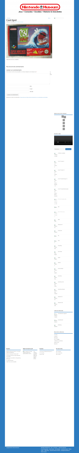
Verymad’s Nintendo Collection (55, 450)
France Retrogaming (44, 449)
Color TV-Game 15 (61, 170)
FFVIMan (70, 449)
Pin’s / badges (57, 339)
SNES (59, 219)
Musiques (56, 337)
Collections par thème (58, 340)
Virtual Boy (60, 245)
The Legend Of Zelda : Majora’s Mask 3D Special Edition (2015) (35, 355)
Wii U (59, 240)
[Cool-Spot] (29, 58)
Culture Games (51, 449)
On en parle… (42, 353)
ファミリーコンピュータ (62, 199)
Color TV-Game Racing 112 (62, 178)
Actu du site (42, 354)
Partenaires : (55, 447)
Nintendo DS (60, 296)
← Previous (8, 18)
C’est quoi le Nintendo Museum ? (46, 351)
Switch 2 (59, 262)
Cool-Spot (21, 21)
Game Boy (60, 275)
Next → (49, 18)
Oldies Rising (46, 450)
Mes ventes (58, 354)
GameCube (60, 230)
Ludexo (42, 450)
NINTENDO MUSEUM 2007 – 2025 (47, 447)
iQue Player (60, 251)
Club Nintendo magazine (62, 313)
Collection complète (61, 153)
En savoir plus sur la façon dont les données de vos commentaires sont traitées (34, 97)
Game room (56, 342)
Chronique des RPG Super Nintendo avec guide (13, 356)
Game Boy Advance (61, 289)
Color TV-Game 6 (61, 161)
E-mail (31, 88)
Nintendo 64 (60, 224)
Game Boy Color (61, 281)
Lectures (55, 336)
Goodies (55, 334)
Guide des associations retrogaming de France (13, 358)
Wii (58, 235)
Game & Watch (60, 268)
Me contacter (58, 351)
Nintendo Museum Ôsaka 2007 (12, 353)
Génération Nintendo (62, 447)
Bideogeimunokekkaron (65, 450)
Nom (31, 86)
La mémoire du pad (64, 449)
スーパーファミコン (61, 211)
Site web (31, 91)
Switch (59, 257)
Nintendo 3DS (60, 302)
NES (58, 206)
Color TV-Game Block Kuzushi (63, 188)
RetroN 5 (56, 343)
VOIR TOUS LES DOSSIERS (11, 361)
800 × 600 (17, 21)
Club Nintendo (60, 319)
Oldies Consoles (44, 451)
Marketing (59, 324)
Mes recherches (59, 353)
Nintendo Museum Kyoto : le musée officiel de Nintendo (13, 352)
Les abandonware (9, 360)
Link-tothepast (57, 449)
